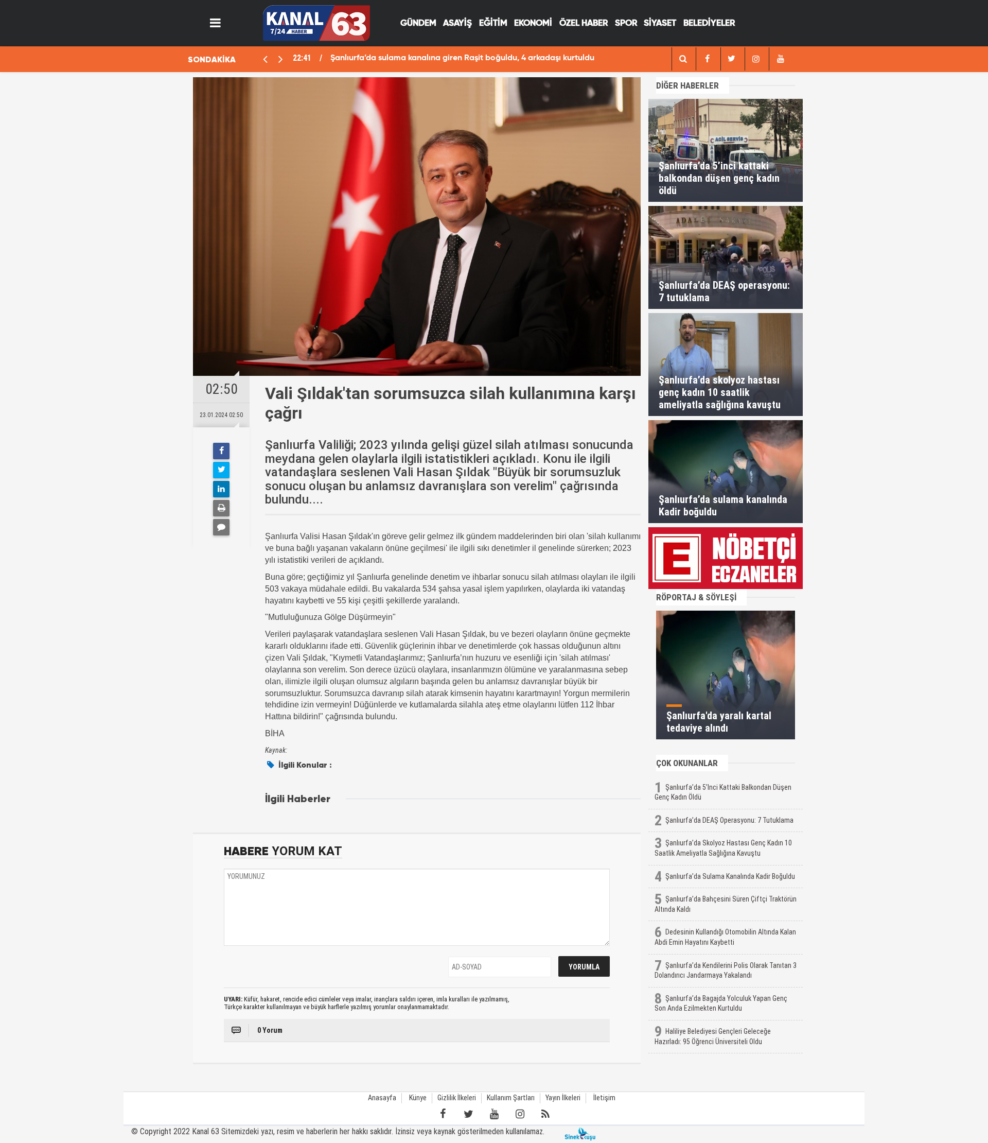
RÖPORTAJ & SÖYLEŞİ (696, 597)
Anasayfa (382, 1098)
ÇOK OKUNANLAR (687, 763)
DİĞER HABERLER (687, 85)
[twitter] (731, 59)
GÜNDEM (418, 23)
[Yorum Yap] (221, 527)
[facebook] (683, 59)
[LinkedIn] (221, 489)
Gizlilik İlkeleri (456, 1098)
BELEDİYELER (709, 23)
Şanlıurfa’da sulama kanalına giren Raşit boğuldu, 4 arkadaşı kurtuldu (462, 58)
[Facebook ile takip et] (442, 1114)
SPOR (626, 23)
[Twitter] (221, 470)
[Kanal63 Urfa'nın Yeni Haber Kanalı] (316, 22)
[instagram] (756, 59)
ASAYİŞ (457, 23)
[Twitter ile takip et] (468, 1114)
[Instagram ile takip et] (520, 1114)
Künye (418, 1098)
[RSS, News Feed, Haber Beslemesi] (545, 1114)
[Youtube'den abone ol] (494, 1114)
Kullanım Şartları (511, 1098)
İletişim (604, 1098)
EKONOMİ (533, 23)
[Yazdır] (221, 508)
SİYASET (660, 23)
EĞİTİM (493, 23)
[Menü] (215, 23)
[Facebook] (221, 451)
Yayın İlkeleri (562, 1098)
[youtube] (780, 59)
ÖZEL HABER (583, 23)
